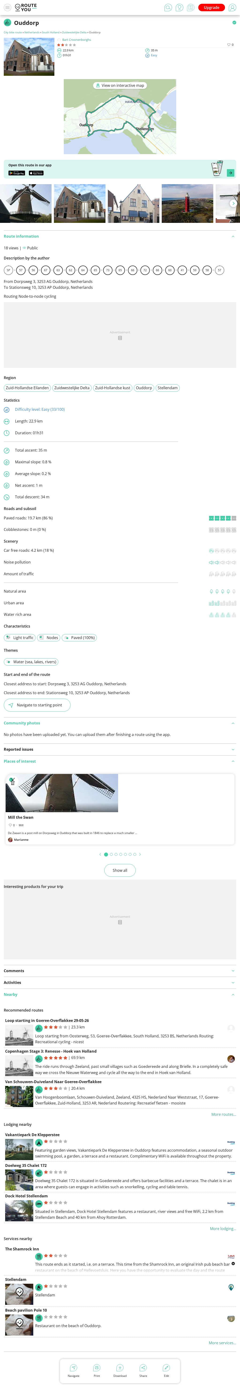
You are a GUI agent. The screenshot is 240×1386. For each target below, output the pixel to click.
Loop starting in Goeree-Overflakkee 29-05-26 (47, 1020)
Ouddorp (144, 387)
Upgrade (211, 7)
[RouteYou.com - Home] (26, 7)
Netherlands (31, 32)
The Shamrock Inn (22, 1249)
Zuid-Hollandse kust (112, 387)
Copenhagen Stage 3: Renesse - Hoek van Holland (51, 1051)
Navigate (73, 1376)
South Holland (51, 32)
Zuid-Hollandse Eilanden (27, 387)
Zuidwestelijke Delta (74, 32)
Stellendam (168, 387)
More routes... (223, 1114)
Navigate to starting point (39, 705)
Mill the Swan (21, 817)
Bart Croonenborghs (76, 40)
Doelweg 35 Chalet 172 (26, 1165)
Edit (166, 1376)
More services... (222, 1342)
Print (97, 1376)
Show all (120, 870)
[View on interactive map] (120, 150)
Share (143, 1376)
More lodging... (223, 1228)
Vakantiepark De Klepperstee (32, 1134)
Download (120, 1376)
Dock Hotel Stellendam (26, 1196)
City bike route (13, 32)
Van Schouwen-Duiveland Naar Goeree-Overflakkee (53, 1081)
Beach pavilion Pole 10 (26, 1310)
